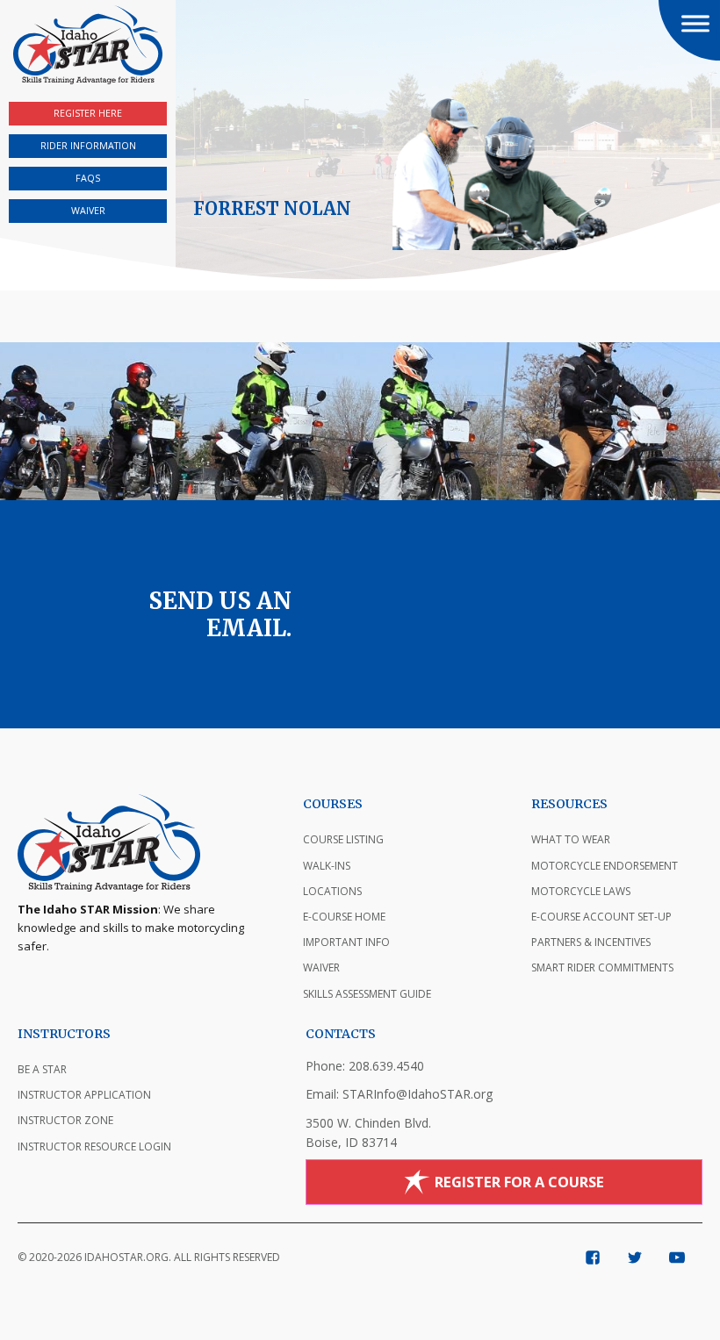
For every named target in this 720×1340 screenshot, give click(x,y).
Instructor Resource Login (94, 1146)
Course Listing (343, 839)
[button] (689, 30)
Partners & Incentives (591, 942)
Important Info (346, 942)
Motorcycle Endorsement (604, 865)
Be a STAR (42, 1069)
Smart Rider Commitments (602, 967)
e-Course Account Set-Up (601, 916)
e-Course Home (344, 916)
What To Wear (570, 839)
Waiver (321, 967)
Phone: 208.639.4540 (365, 1065)
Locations (332, 891)
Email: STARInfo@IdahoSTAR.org (399, 1094)
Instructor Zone (65, 1120)
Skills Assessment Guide (367, 993)
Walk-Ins (326, 865)
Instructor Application (84, 1094)
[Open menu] (695, 23)
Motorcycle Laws (580, 891)
